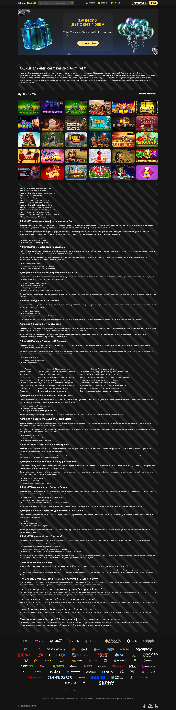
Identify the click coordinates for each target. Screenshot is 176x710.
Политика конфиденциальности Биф (76, 690)
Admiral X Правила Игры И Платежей (33, 217)
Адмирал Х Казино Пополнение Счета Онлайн (36, 203)
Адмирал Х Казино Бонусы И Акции (32, 198)
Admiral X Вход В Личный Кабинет (32, 195)
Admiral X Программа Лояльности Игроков (35, 207)
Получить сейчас (88, 43)
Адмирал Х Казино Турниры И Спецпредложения (37, 210)
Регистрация (140, 3)
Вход (153, 3)
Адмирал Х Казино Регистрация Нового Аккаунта (37, 193)
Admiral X (27, 2)
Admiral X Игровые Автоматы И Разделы (34, 200)
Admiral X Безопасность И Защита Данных (35, 212)
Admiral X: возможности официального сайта (36, 188)
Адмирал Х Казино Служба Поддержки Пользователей (39, 215)
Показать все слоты (147, 94)
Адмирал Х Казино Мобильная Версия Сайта (36, 205)
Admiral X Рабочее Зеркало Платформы (34, 191)
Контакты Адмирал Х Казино (102, 690)
